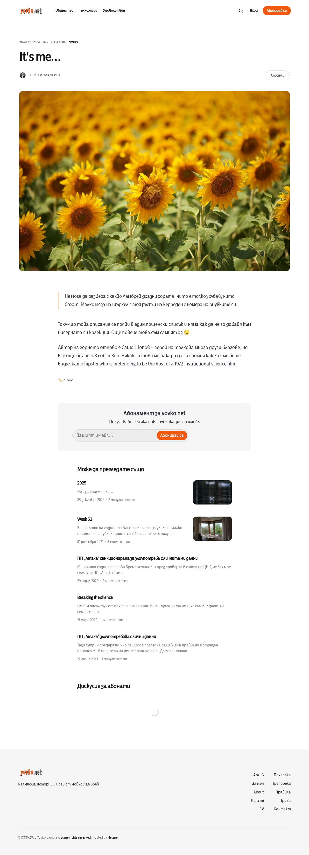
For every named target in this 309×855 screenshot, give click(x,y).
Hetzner (113, 837)
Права (285, 800)
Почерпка (282, 775)
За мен (258, 783)
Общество (64, 10)
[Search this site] (241, 10)
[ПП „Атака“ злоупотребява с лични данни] (154, 647)
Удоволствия (114, 10)
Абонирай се (277, 10)
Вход (254, 10)
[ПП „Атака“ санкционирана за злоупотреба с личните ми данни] (154, 569)
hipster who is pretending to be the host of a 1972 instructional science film (159, 364)
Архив (258, 775)
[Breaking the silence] (154, 608)
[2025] (154, 492)
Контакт (282, 809)
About (258, 792)
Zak (218, 355)
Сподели (277, 75)
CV (262, 809)
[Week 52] (154, 530)
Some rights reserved (76, 837)
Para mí (257, 800)
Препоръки (281, 783)
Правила (283, 792)
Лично (73, 42)
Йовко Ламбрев (46, 75)
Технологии (88, 10)
